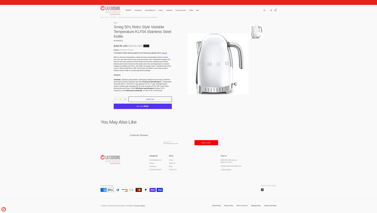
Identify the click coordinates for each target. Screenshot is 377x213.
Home (102, 17)
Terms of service (242, 205)
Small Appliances (155, 160)
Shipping (116, 50)
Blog (170, 166)
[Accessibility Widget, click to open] (3, 209)
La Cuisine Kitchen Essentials (115, 206)
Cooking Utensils (155, 169)
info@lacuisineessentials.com (230, 166)
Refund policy (216, 205)
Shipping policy (256, 205)
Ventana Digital (140, 206)
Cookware (152, 166)
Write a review (206, 143)
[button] (264, 10)
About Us (172, 163)
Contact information (270, 205)
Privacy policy (228, 205)
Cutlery (151, 163)
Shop (107, 17)
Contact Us (173, 169)
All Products (113, 17)
